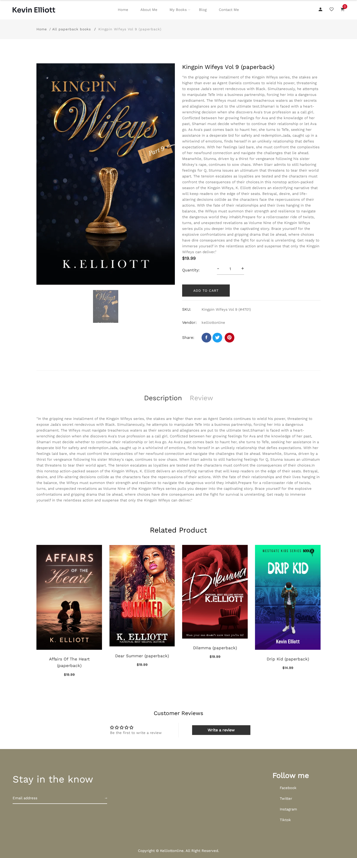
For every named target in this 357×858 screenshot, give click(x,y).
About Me (148, 10)
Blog (203, 10)
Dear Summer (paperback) (142, 655)
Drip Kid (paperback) (288, 659)
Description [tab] (163, 398)
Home (123, 10)
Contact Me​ (229, 10)
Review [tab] (201, 398)
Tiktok (285, 820)
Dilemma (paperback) (215, 647)
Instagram (288, 809)
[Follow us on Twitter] (217, 337)
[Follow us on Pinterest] (229, 337)
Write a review (221, 730)
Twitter (286, 798)
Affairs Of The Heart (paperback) (69, 662)
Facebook (288, 788)
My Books (178, 10)
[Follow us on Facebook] (206, 337)
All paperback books (71, 29)
